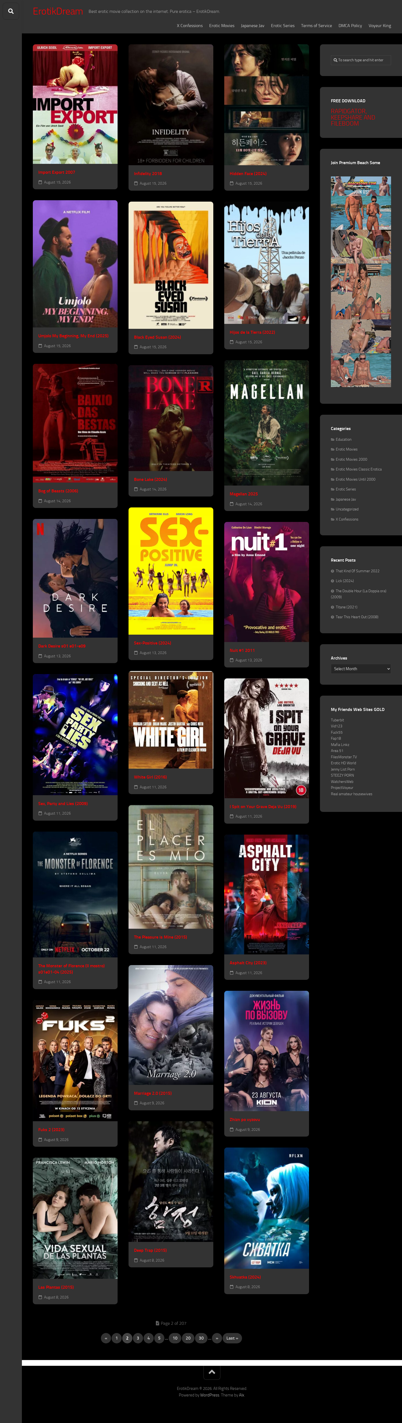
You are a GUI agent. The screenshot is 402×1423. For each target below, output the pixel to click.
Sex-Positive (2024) (152, 643)
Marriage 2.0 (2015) (153, 1093)
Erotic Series (283, 25)
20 (188, 1338)
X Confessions (190, 25)
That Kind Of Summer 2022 (358, 571)
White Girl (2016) (150, 777)
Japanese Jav (252, 25)
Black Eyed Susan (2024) (157, 337)
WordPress (209, 1395)
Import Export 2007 (56, 172)
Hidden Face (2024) (248, 173)
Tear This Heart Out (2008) (357, 617)
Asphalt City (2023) (248, 962)
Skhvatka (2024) (245, 1277)
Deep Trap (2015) (150, 1250)
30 (201, 1338)
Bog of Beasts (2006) (58, 490)
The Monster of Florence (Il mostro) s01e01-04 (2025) (71, 969)
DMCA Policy (350, 25)
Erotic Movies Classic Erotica (359, 469)
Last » (232, 1338)
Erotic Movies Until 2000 (355, 479)
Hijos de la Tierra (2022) (252, 332)
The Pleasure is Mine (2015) (160, 937)
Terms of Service (316, 25)
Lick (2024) (345, 581)
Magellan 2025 (244, 493)
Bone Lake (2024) (150, 479)
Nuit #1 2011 (242, 650)
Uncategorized (347, 509)
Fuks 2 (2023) (51, 1129)
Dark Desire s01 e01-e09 (62, 646)
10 (175, 1338)
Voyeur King (380, 25)
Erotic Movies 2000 (351, 459)
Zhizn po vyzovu (245, 1119)
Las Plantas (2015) (56, 1287)
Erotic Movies (221, 25)
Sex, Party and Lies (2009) (63, 803)
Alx (241, 1395)
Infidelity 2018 (148, 173)
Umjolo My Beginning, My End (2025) (73, 335)
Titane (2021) (346, 607)
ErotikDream (58, 11)
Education (343, 439)
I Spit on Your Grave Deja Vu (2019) (263, 806)
